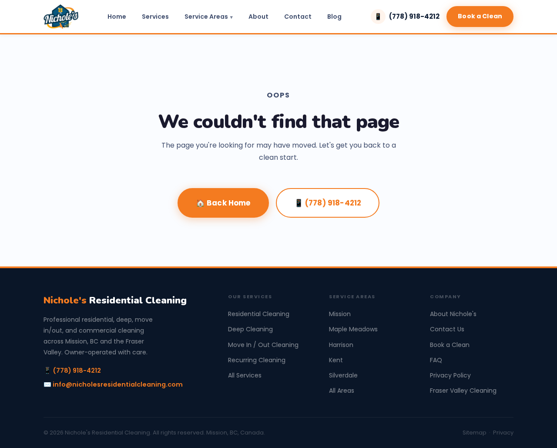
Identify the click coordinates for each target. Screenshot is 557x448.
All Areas (341, 390)
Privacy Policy (450, 375)
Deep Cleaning (250, 329)
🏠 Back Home (223, 203)
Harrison (341, 344)
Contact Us (447, 329)
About (258, 16)
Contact (298, 16)
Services (155, 16)
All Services (245, 375)
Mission (340, 314)
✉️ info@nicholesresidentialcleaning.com (113, 384)
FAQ (436, 360)
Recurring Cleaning (256, 360)
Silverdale (343, 375)
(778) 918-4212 (407, 16)
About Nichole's (453, 314)
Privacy (503, 432)
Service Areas (206, 16)
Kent (336, 360)
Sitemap (475, 432)
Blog (334, 16)
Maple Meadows (353, 329)
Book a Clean (480, 16)
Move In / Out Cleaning (263, 344)
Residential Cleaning (115, 300)
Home (116, 16)
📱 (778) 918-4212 (328, 203)
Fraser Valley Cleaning (463, 390)
